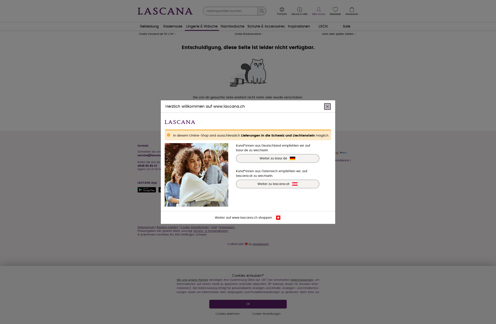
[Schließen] (327, 106)
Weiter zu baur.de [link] (273, 158)
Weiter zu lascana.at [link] (273, 183)
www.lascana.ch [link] (244, 217)
